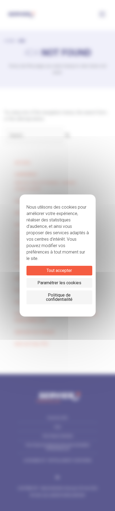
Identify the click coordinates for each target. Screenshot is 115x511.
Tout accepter (59, 270)
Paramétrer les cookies (59, 282)
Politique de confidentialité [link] (59, 297)
